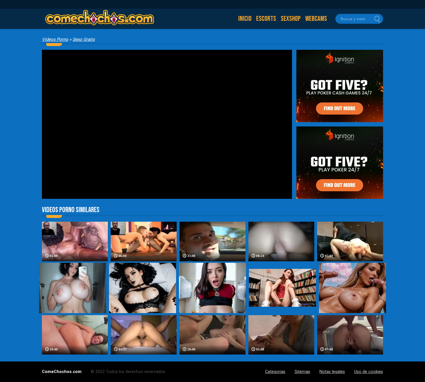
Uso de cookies (368, 371)
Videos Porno (55, 39)
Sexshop (291, 18)
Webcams (316, 18)
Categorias (275, 371)
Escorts (266, 18)
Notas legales (332, 371)
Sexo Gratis (84, 39)
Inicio (245, 18)
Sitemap (302, 371)
